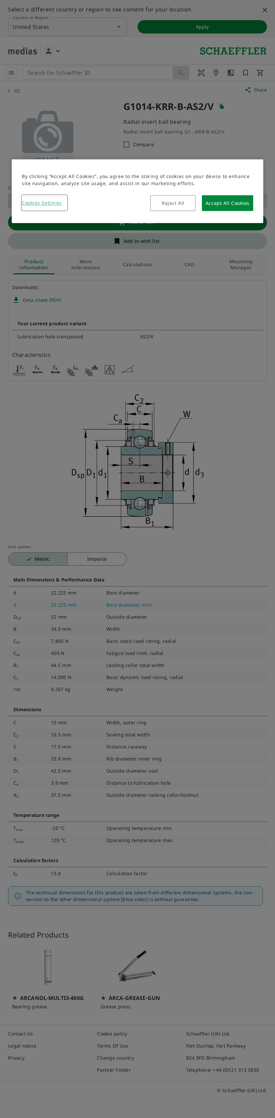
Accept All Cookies (228, 203)
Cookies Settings (42, 203)
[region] (137, 191)
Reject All (173, 203)
